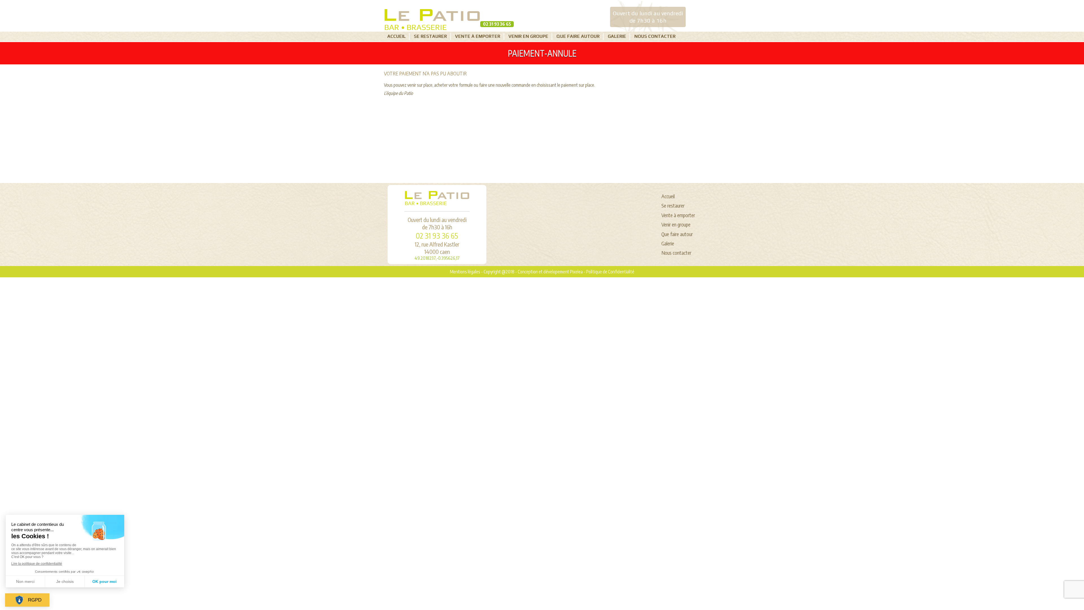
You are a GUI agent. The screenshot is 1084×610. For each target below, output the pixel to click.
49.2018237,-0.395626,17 (437, 258)
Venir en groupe (528, 36)
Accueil (396, 36)
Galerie (617, 36)
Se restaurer (430, 36)
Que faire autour (578, 36)
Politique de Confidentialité (610, 271)
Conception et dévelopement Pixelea (550, 271)
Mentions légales (465, 271)
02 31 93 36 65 (497, 24)
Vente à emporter (477, 36)
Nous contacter (655, 36)
